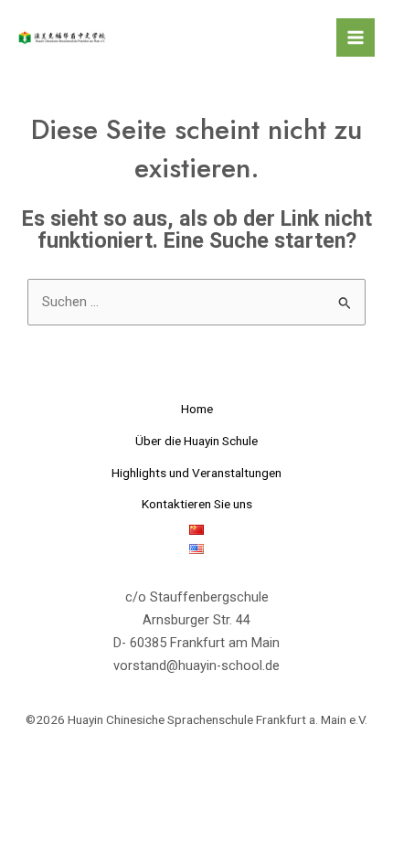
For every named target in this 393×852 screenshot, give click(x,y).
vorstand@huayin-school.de (196, 665)
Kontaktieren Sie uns (197, 503)
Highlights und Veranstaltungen (196, 472)
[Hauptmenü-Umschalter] (355, 37)
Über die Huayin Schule (196, 440)
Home (197, 408)
